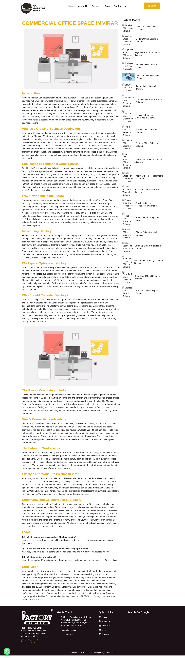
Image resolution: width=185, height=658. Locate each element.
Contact (105, 634)
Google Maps (85, 430)
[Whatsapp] (7, 651)
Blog (107, 6)
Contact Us (120, 6)
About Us (83, 6)
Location (106, 626)
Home (71, 6)
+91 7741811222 (87, 596)
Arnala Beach (98, 478)
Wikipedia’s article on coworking (56, 398)
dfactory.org (67, 596)
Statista (38, 456)
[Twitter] (36, 641)
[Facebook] (23, 641)
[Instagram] (30, 641)
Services (96, 6)
